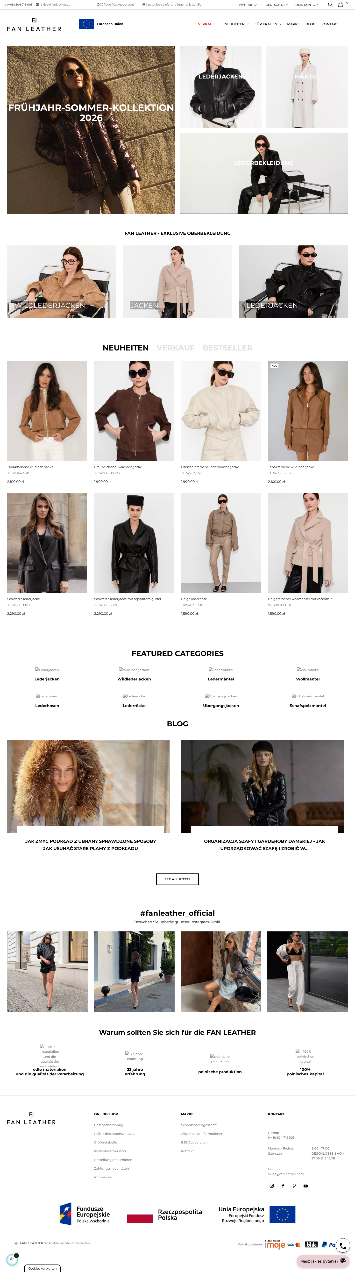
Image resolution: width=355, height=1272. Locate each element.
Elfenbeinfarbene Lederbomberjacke (210, 467)
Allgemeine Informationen (202, 1134)
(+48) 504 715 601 (281, 1137)
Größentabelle (105, 1142)
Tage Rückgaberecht (117, 4)
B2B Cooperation (194, 1142)
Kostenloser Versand (110, 1151)
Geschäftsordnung (108, 1125)
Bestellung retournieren (113, 1160)
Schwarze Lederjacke (23, 599)
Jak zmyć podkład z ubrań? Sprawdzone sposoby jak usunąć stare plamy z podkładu (90, 845)
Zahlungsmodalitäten (111, 1168)
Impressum (103, 1177)
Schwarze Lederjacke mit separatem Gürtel (127, 599)
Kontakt (187, 1151)
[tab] (125, 348)
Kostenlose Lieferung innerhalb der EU (173, 4)
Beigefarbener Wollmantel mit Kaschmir (300, 599)
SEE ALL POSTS (177, 879)
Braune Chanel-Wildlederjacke (118, 467)
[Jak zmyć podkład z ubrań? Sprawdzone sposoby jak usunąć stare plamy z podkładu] (88, 786)
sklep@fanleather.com (57, 4)
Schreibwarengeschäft (199, 1125)
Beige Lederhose (194, 599)
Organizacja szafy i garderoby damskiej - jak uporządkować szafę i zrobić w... (264, 845)
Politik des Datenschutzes (114, 1134)
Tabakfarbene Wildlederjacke (30, 467)
